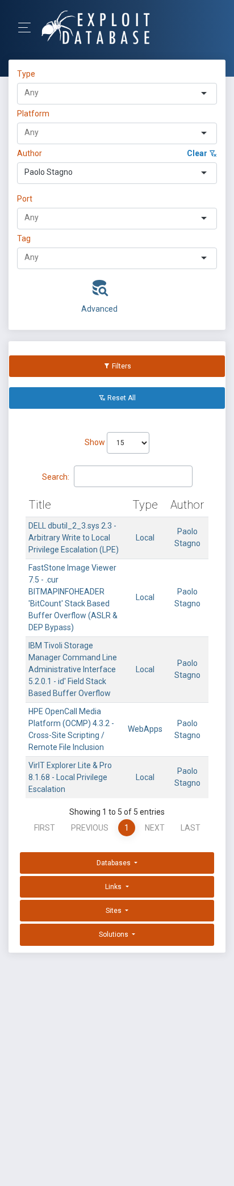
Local (145, 537)
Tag (24, 238)
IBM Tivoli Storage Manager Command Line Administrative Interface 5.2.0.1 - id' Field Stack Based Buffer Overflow (72, 669)
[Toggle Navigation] (28, 27)
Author (29, 153)
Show (96, 442)
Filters (120, 366)
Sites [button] (114, 911)
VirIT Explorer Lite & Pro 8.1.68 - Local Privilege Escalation (70, 777)
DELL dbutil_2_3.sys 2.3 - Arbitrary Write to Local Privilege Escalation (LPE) (73, 537)
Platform (33, 113)
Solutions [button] (114, 934)
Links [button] (114, 887)
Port (24, 198)
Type (28, 73)
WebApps (145, 729)
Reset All (121, 398)
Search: (55, 476)
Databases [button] (114, 863)
